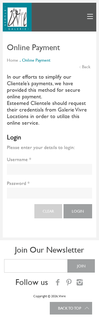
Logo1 (17, 17)
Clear (48, 211)
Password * (18, 183)
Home (12, 60)
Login (78, 211)
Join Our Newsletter (49, 250)
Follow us (31, 282)
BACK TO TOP (69, 308)
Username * (19, 159)
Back (86, 66)
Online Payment (36, 60)
